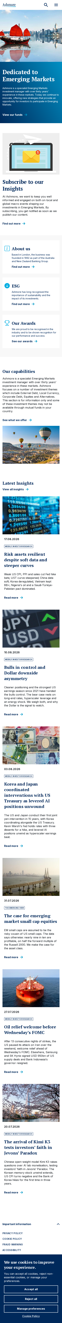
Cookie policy (12, 1238)
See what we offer (14, 420)
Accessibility (11, 1250)
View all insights (13, 489)
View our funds (12, 114)
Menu (56, 5)
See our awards (22, 341)
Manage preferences (31, 1308)
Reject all (31, 1299)
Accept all (31, 1289)
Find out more (11, 223)
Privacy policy (12, 1233)
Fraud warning (12, 1244)
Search (46, 5)
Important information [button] (16, 1224)
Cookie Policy (31, 1316)
